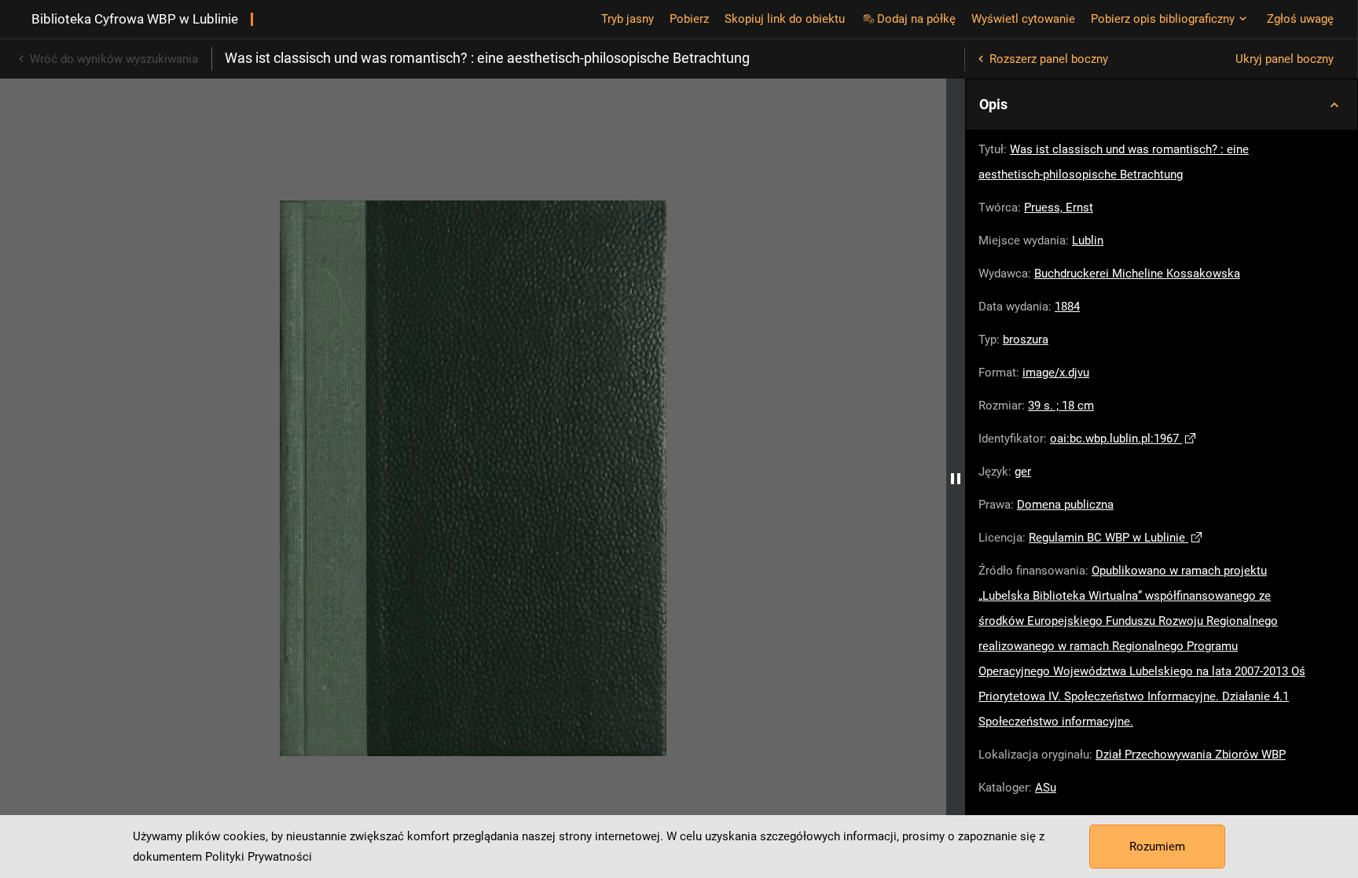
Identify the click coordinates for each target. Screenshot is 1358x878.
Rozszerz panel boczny (1048, 59)
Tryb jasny (627, 19)
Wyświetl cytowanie (1023, 19)
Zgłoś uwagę (1300, 19)
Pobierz (689, 19)
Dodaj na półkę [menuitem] (916, 19)
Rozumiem (1157, 846)
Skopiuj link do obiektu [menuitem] (785, 19)
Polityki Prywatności (258, 857)
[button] (1161, 104)
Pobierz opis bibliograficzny (1163, 19)
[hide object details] (955, 478)
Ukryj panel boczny (1284, 59)
